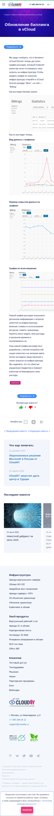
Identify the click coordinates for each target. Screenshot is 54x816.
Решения (13, 672)
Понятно (27, 810)
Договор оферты (8, 773)
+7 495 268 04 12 (36, 4)
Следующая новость (38, 431)
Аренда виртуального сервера (24, 580)
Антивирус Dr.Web (18, 635)
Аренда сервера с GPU (21, 593)
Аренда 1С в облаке (19, 626)
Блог (11, 685)
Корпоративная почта (20, 630)
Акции (12, 676)
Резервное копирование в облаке (26, 639)
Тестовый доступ (18, 663)
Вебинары (14, 690)
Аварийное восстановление (23, 589)
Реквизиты (6, 776)
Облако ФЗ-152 (17, 584)
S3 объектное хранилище (22, 598)
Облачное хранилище (20, 602)
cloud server (15, 383)
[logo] (15, 4)
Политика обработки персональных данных (18, 779)
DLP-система (16, 644)
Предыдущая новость (16, 431)
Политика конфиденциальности (14, 770)
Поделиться (12, 47)
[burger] (3, 4)
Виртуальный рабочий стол (23, 621)
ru (48, 4)
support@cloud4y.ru (19, 724)
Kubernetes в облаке (19, 607)
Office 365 (14, 648)
